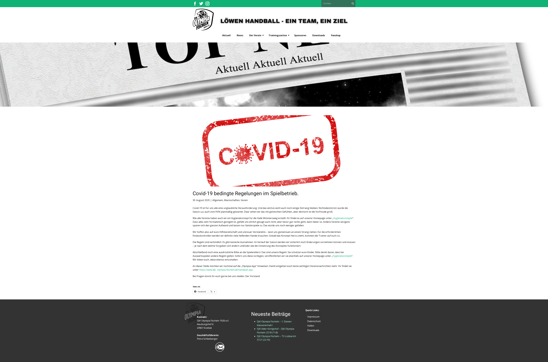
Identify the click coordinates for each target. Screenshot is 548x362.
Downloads (318, 35)
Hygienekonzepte (342, 218)
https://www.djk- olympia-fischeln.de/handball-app (226, 269)
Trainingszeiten (278, 35)
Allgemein (217, 200)
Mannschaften (232, 200)
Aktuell (226, 35)
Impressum (313, 316)
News (240, 35)
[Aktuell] (203, 19)
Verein (244, 200)
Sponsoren (300, 35)
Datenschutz (314, 321)
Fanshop (336, 35)
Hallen (310, 325)
